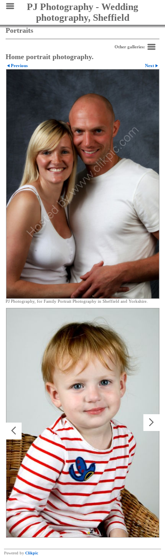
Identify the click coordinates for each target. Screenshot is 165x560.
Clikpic (31, 553)
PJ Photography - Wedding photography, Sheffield (82, 12)
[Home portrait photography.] (82, 184)
